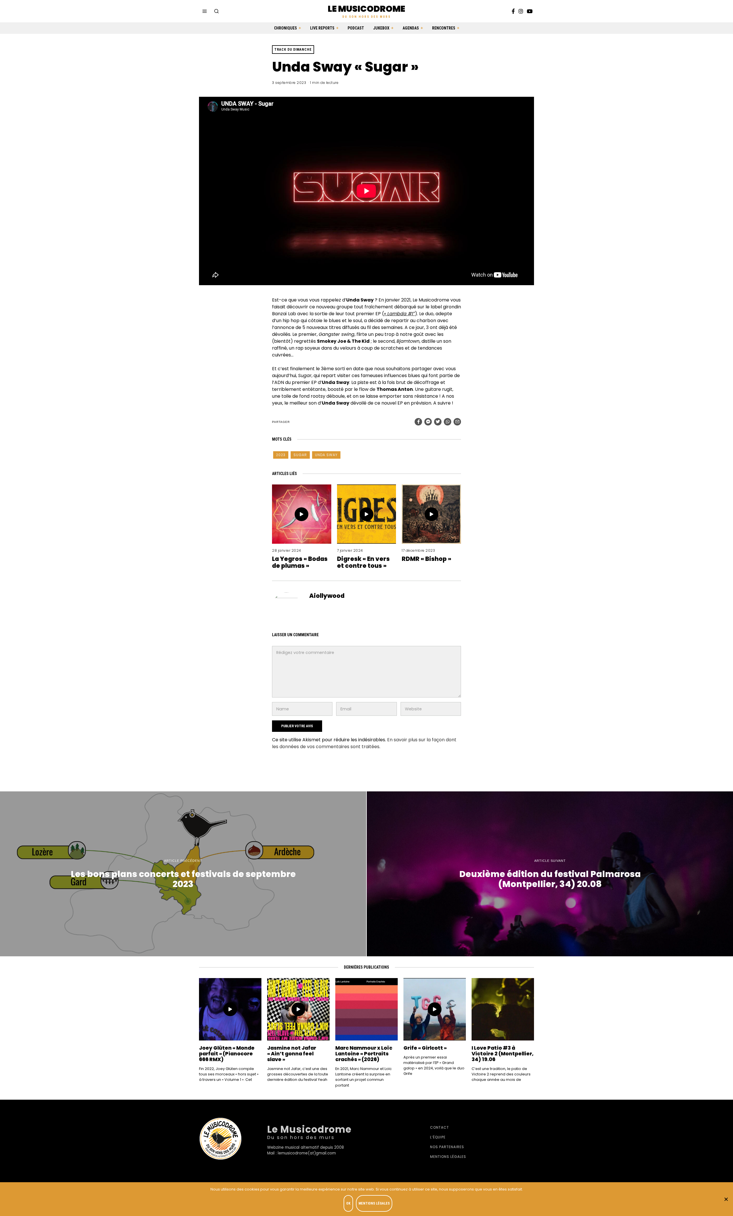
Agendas (411, 28)
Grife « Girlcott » (425, 1047)
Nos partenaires (447, 1146)
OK (348, 1203)
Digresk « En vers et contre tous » (363, 562)
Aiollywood (326, 596)
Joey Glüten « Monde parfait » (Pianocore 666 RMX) (227, 1053)
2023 (280, 454)
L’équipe (438, 1137)
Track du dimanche (293, 50)
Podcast (356, 28)
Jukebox (381, 28)
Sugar (300, 454)
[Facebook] (513, 11)
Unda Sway (326, 454)
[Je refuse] (726, 1199)
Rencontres (443, 28)
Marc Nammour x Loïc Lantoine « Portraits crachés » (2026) (363, 1053)
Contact (439, 1127)
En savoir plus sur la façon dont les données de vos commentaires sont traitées (364, 743)
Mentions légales (448, 1156)
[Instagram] (521, 11)
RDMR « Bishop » (426, 559)
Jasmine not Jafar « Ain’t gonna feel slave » (291, 1053)
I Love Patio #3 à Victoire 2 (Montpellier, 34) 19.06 (503, 1053)
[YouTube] (529, 11)
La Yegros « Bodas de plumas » (300, 562)
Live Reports (322, 28)
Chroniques (285, 28)
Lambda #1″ (401, 313)
